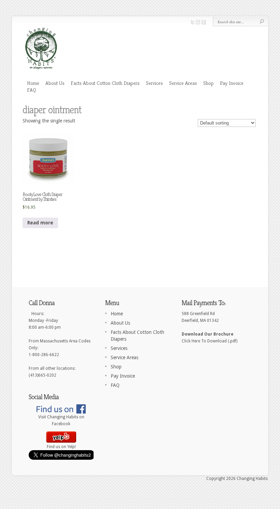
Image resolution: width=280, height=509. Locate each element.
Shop (208, 83)
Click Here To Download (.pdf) (209, 341)
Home (33, 83)
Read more (40, 222)
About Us (55, 83)
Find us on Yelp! (61, 446)
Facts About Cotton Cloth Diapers (105, 83)
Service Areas (183, 83)
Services (154, 83)
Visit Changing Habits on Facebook (61, 420)
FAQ (31, 90)
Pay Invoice (231, 83)
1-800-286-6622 (44, 354)
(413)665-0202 (42, 375)
